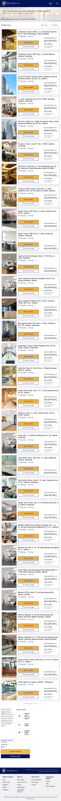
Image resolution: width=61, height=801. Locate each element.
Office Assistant (50, 786)
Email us (48, 781)
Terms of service (21, 782)
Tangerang (4, 744)
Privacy (19, 785)
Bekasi (3, 747)
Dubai (4, 779)
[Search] (57, 3)
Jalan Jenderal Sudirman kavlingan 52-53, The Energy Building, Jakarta (36, 279)
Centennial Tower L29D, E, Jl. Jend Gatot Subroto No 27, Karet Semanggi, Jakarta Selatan (37, 33)
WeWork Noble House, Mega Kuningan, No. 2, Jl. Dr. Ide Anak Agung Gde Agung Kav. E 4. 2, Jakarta (38, 526)
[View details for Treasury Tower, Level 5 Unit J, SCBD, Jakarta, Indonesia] (9, 151)
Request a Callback (15, 751)
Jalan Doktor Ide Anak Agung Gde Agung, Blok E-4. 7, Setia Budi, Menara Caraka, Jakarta (38, 571)
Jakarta (5, 787)
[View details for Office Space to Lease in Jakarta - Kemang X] (9, 690)
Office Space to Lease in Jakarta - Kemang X (35, 682)
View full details (28, 42)
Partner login (34, 782)
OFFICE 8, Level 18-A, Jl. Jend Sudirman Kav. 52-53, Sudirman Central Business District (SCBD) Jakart (37, 168)
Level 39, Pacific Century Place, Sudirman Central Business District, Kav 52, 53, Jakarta (37, 78)
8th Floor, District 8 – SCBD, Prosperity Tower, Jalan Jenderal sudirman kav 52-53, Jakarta (38, 122)
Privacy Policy (30, 798)
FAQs (47, 783)
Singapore (5, 785)
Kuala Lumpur (6, 782)
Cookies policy (21, 787)
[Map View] (50, 3)
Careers (33, 785)
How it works (20, 779)
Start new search (15, 756)
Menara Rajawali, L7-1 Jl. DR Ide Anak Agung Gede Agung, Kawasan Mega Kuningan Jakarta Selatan (38, 638)
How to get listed (36, 779)
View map (30, 36)
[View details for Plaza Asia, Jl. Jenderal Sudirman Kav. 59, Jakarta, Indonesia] (9, 443)
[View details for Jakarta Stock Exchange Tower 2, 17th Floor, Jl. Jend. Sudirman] (9, 264)
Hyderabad (6, 790)
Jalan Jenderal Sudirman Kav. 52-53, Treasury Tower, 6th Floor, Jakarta (36, 302)
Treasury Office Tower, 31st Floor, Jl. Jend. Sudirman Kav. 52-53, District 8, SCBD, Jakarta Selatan (36, 191)
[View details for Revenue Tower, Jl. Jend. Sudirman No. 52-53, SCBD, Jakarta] (9, 421)
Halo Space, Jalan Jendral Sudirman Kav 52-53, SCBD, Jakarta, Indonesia (37, 347)
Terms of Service (50, 797)
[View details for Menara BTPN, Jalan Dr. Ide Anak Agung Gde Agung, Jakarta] (9, 600)
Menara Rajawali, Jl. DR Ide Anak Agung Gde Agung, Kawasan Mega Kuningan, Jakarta (35, 616)
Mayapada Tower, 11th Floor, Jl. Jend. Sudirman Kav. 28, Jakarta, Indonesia (36, 324)
